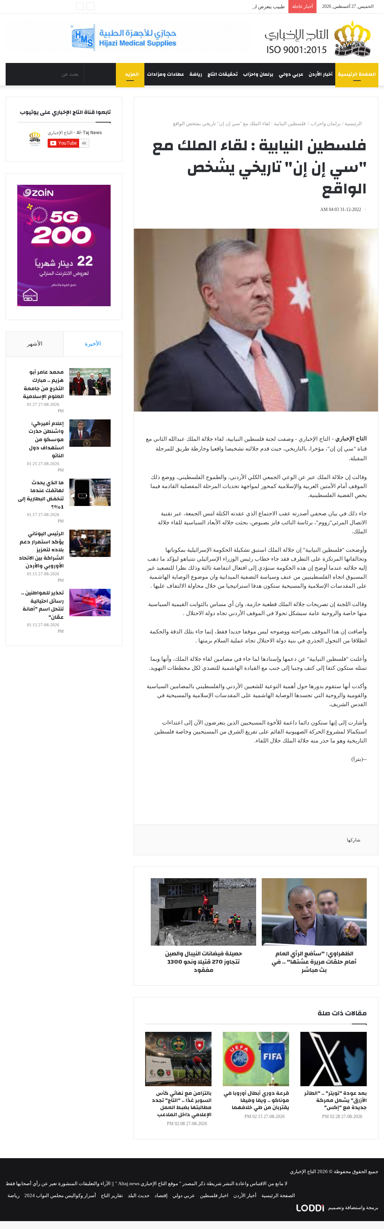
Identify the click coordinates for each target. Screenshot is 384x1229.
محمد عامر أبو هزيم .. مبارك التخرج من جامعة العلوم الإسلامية (43, 384)
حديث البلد (139, 1195)
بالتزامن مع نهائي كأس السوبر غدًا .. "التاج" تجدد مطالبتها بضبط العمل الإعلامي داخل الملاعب (182, 1104)
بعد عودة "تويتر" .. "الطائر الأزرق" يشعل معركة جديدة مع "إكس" (335, 1100)
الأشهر (34, 344)
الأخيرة (93, 344)
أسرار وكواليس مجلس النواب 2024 (60, 1195)
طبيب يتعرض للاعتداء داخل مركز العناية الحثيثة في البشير (227, 6)
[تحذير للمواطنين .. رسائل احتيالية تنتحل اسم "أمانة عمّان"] (90, 602)
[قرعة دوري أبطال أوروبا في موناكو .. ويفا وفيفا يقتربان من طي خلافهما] (256, 1059)
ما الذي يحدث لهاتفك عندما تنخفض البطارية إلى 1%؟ (41, 495)
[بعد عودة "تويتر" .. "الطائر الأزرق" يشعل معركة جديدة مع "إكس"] (333, 1059)
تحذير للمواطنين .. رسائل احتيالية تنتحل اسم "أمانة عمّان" (42, 605)
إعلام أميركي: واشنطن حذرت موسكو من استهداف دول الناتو (46, 440)
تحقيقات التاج (222, 74)
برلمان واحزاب (258, 74)
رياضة (195, 74)
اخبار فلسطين (214, 1195)
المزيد (132, 74)
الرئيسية (354, 123)
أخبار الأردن (321, 74)
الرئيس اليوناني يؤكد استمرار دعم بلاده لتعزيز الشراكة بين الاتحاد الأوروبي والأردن (41, 550)
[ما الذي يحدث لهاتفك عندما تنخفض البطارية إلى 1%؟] (90, 492)
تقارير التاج (112, 1195)
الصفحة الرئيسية (357, 74)
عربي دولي (291, 74)
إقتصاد (161, 1195)
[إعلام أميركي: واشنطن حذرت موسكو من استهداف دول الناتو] (90, 433)
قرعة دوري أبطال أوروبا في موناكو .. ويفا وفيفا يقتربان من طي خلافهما (256, 1100)
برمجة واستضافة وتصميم (352, 1207)
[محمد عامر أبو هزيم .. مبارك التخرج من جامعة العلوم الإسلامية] (90, 381)
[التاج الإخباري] (320, 38)
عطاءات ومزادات (165, 74)
